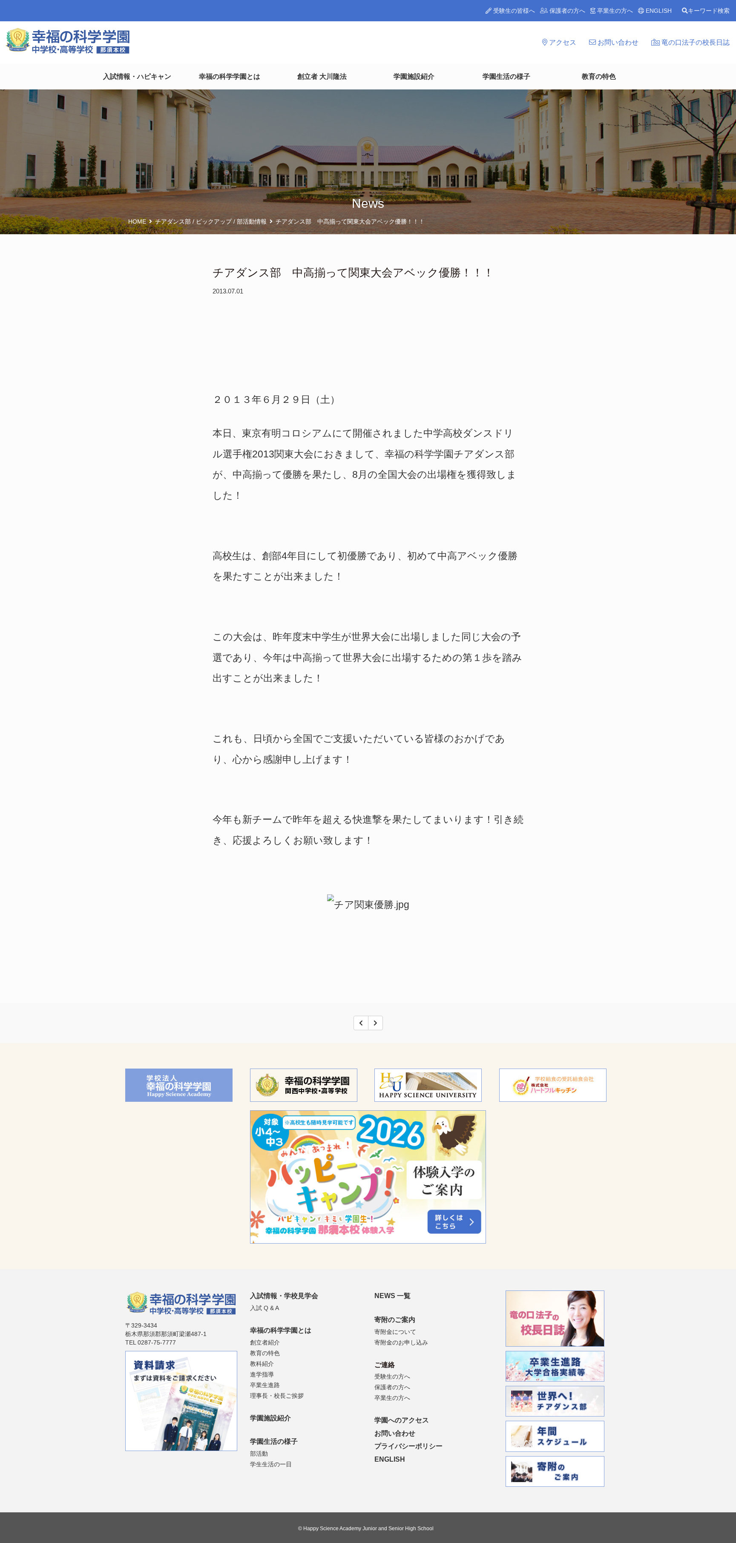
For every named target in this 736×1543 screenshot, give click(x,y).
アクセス (561, 42)
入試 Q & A (264, 1308)
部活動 (259, 1453)
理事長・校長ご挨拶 (277, 1395)
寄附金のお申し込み (401, 1342)
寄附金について (395, 1331)
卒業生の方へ (614, 10)
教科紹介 (262, 1363)
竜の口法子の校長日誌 (695, 42)
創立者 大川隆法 (322, 76)
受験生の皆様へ (513, 10)
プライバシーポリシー (408, 1446)
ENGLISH (658, 10)
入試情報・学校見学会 (284, 1295)
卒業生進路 (265, 1385)
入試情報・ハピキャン (137, 76)
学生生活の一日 (271, 1464)
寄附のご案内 (394, 1319)
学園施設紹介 (414, 76)
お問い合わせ (617, 42)
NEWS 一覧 (392, 1295)
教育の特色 (599, 76)
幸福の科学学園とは (229, 76)
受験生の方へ (392, 1376)
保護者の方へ (566, 10)
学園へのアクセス (401, 1420)
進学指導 (262, 1374)
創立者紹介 (265, 1342)
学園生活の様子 (506, 76)
